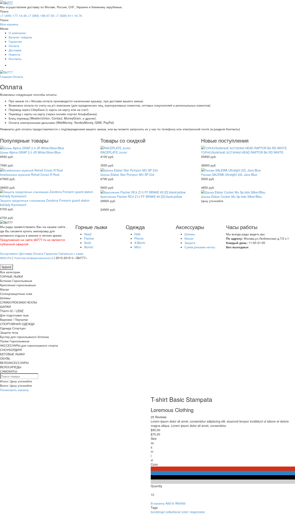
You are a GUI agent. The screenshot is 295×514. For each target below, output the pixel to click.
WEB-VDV (6, 258)
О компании (17, 33)
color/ (185, 512)
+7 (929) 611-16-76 (68, 15)
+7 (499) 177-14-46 (13, 15)
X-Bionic (139, 242)
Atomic (88, 247)
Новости (14, 54)
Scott (87, 242)
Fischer (89, 238)
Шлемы (189, 234)
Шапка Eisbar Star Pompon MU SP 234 (127, 174)
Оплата (14, 46)
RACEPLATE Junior (113, 152)
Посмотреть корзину (14, 390)
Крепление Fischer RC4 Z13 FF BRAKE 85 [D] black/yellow (141, 196)
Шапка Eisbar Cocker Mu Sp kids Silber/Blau (231, 196)
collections (172, 512)
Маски (188, 238)
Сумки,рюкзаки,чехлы (199, 247)
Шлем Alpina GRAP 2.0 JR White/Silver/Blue (30, 152)
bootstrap (157, 512)
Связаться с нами (70, 253)
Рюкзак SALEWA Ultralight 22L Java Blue (229, 174)
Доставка (15, 50)
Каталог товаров (20, 37)
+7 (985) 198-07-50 (41, 15)
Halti (137, 234)
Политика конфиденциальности (34, 258)
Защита (189, 242)
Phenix (139, 238)
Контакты (15, 59)
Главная (6, 76)
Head (87, 234)
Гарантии (15, 41)
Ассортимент (9, 253)
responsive (197, 512)
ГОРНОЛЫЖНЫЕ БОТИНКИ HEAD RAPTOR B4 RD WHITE (242, 152)
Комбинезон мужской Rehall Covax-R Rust (29, 174)
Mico (137, 247)
